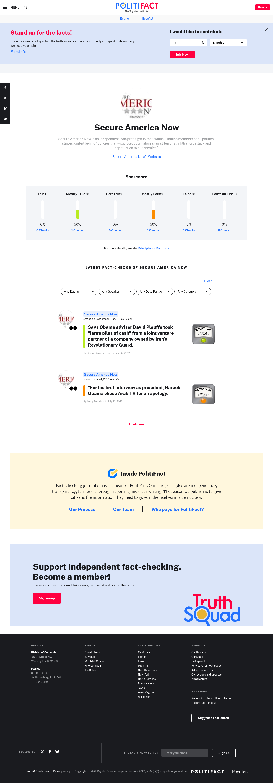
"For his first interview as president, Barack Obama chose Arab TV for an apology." (134, 390)
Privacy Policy (61, 771)
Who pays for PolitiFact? (178, 509)
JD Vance (90, 656)
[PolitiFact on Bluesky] (57, 751)
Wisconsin (144, 696)
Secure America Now (100, 314)
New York (144, 674)
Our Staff (197, 656)
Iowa (141, 661)
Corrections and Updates (206, 674)
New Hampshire (147, 670)
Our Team (123, 509)
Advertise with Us (202, 670)
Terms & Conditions (37, 771)
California (144, 652)
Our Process (82, 509)
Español (147, 18)
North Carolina (147, 679)
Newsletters (199, 679)
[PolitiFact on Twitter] (42, 751)
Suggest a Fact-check (213, 718)
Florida (142, 656)
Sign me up (47, 598)
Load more (136, 424)
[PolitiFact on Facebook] (50, 751)
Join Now (182, 54)
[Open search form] (25, 7)
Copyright (81, 771)
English (125, 18)
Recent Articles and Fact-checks (211, 698)
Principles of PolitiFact (153, 248)
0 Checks (42, 230)
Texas (141, 687)
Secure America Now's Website (136, 157)
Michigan (143, 665)
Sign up (224, 753)
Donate (262, 7)
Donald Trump (93, 652)
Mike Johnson (93, 665)
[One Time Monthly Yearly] (228, 42)
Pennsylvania (146, 683)
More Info (18, 52)
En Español (198, 661)
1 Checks (78, 230)
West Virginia (146, 692)
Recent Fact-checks (203, 702)
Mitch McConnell (95, 661)
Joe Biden (90, 670)
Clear (208, 281)
